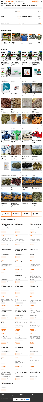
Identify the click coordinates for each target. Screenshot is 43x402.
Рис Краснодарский (19, 224)
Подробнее (3, 232)
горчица (31, 347)
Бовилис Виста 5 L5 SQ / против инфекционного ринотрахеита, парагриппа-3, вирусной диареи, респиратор (4, 94)
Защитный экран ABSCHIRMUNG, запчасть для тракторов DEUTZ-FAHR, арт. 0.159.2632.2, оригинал (26, 63)
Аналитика (20, 3)
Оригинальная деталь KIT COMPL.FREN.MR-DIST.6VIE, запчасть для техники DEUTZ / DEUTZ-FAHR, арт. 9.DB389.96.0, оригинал (5, 78)
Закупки (10, 3)
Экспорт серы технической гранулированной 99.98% (21, 335)
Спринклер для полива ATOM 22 (4, 157)
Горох (12, 109)
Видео (24, 3)
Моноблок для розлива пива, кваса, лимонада (6, 335)
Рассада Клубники (24, 93)
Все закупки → (40, 220)
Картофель (3, 371)
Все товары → (40, 30)
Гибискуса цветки (13, 187)
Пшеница (31, 274)
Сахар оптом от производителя (7, 383)
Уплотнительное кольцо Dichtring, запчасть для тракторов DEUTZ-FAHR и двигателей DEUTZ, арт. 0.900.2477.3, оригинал (15, 63)
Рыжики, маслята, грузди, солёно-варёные (34, 262)
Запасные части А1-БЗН (34, 249)
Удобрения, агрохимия (4, 18)
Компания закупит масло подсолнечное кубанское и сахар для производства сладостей (21, 372)
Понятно (28, 399)
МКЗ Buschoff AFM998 (25, 187)
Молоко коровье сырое (34, 358)
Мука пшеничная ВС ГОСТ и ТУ (26, 157)
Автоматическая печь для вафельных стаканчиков (20, 359)
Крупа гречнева (4, 236)
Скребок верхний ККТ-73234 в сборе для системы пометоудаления (21, 250)
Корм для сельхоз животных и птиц (27, 16)
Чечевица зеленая (3, 124)
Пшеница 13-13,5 (35, 156)
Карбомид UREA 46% (5, 347)
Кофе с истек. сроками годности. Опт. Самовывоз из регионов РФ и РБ (21, 311)
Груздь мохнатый (18, 261)
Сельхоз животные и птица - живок (6, 21)
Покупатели (13, 3)
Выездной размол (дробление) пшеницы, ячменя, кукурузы (35, 188)
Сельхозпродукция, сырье (26, 11)
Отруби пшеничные (14, 156)
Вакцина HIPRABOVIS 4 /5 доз (15, 94)
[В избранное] (10, 63)
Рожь (22, 109)
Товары (2, 3)
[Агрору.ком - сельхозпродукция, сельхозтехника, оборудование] (4, 1)
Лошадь (2, 322)
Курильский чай (34, 203)
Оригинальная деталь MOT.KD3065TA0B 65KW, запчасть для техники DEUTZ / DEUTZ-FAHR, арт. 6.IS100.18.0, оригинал (36, 63)
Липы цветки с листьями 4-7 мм (5, 188)
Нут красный (2, 109)
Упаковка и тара (24, 21)
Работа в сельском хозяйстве (5, 23)
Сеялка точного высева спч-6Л (21, 297)
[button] (32, 1)
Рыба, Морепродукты (25, 18)
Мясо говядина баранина (6, 249)
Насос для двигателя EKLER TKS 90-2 (5, 141)
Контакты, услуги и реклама (24, 395)
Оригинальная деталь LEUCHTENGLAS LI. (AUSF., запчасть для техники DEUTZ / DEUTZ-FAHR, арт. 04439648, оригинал (4, 63)
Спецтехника (2, 16)
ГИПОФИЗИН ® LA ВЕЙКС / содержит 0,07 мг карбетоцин (26, 78)
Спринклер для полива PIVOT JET (25, 141)
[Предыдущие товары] (1, 39)
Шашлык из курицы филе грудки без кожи (36, 125)
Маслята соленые (4, 274)
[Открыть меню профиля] (41, 1)
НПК (2, 297)
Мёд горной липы (24, 124)
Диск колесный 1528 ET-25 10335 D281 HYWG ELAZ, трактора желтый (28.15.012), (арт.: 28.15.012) (21, 238)
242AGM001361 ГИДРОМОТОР (35, 310)
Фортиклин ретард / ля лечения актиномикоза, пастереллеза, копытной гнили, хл (36, 78)
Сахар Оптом (34, 93)
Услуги (23, 23)
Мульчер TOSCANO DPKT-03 (36, 140)
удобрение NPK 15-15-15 (34, 286)
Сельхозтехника (3, 11)
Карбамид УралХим (33, 335)
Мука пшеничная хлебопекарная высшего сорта (35, 225)
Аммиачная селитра (19, 347)
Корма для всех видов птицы (4, 172)
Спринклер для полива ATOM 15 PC (14, 141)
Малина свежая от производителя (33, 323)
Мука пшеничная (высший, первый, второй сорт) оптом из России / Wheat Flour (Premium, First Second (7, 263)
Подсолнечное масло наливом (7, 358)
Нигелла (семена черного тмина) (25, 172)
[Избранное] (39, 1)
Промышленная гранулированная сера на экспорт (21, 275)
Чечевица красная (35, 109)
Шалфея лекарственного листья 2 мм (15, 172)
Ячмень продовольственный (6, 286)
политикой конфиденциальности (19, 400)
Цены (17, 3)
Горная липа (13, 124)
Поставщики (5, 3)
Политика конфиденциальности (9, 398)
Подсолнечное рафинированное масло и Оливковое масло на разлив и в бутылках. (36, 372)
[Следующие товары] (41, 39)
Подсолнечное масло (19, 286)
